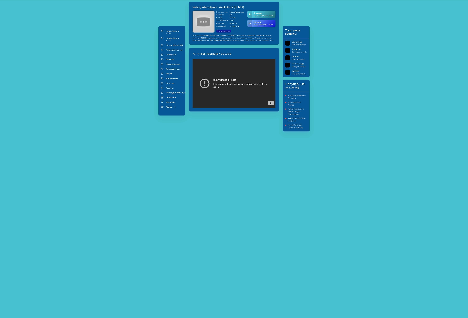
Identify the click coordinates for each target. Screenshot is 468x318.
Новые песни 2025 (172, 39)
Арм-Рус (170, 59)
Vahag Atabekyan (237, 12)
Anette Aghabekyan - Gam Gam (297, 96)
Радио (169, 107)
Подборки (171, 97)
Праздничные (173, 64)
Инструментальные (174, 93)
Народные (171, 54)
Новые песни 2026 (172, 32)
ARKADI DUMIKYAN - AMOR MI (297, 119)
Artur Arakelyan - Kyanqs (295, 103)
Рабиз (169, 73)
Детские (170, 83)
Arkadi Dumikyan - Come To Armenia (295, 126)
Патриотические (174, 50)
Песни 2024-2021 (174, 45)
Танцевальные (173, 69)
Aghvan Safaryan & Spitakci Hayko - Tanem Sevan (296, 112)
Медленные (172, 78)
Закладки (170, 102)
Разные (169, 88)
